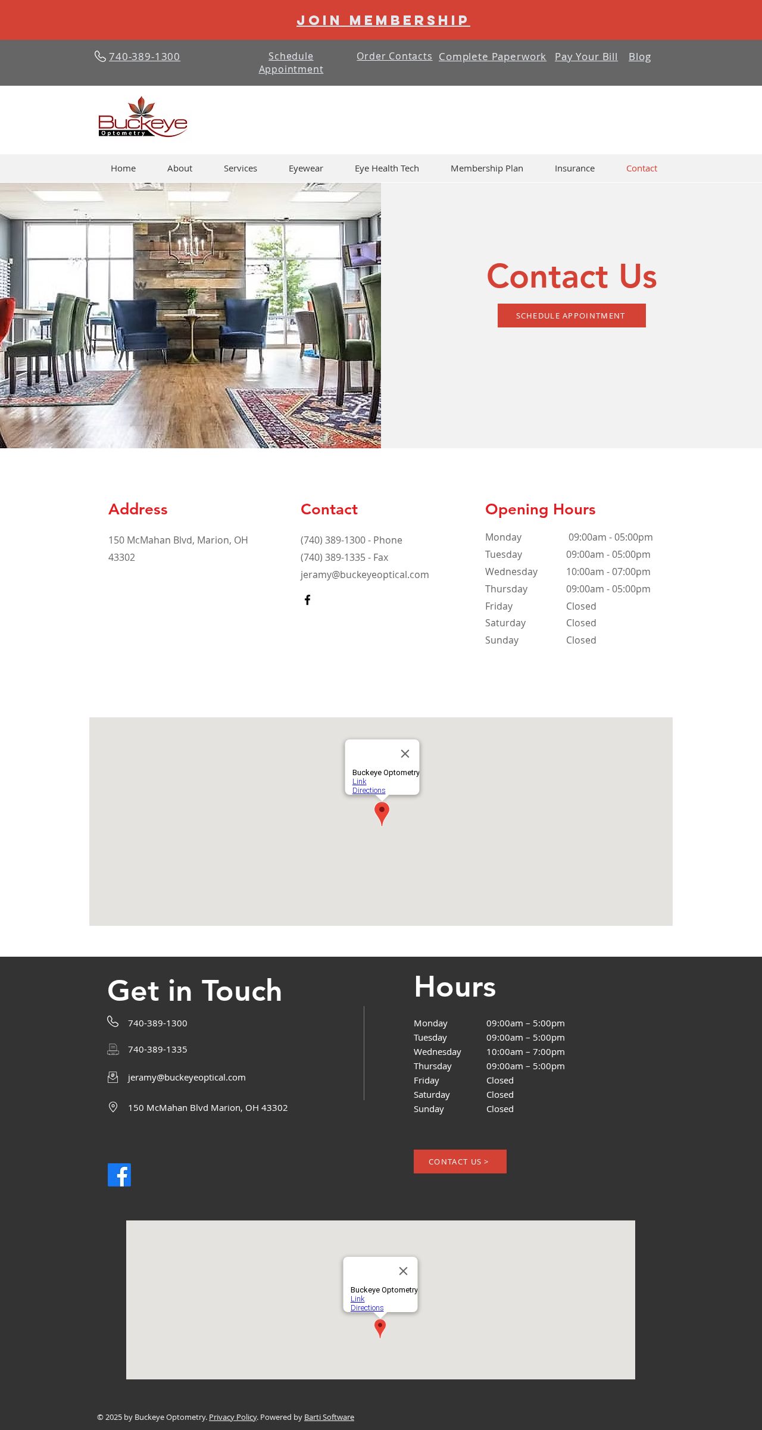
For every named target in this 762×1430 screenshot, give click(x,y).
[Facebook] (307, 600)
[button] (240, 168)
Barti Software (329, 1417)
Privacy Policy (233, 1417)
